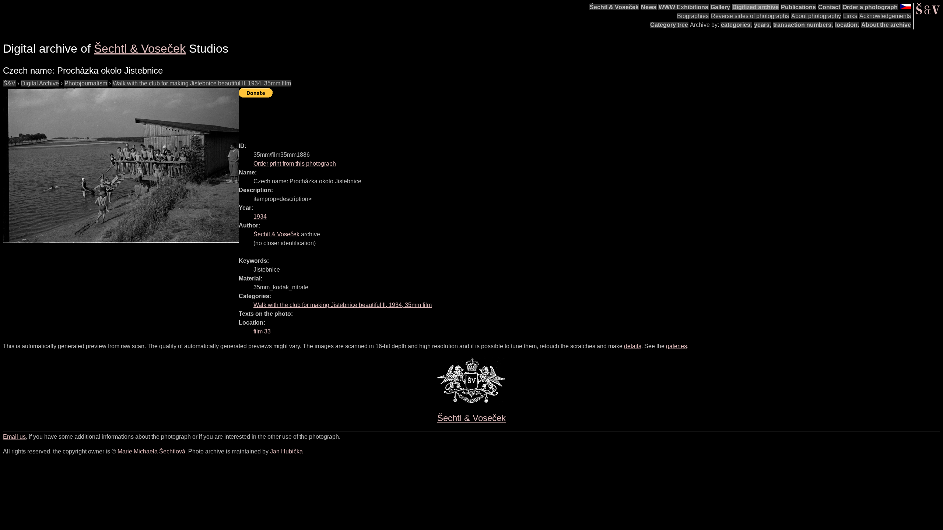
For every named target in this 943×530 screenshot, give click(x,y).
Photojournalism (85, 83)
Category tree (669, 25)
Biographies (693, 16)
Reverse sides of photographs (750, 16)
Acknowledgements (885, 16)
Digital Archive (40, 83)
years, (762, 25)
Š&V (9, 83)
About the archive (886, 25)
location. (847, 25)
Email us (14, 437)
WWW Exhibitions (683, 7)
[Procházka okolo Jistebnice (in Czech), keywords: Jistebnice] (121, 165)
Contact (829, 7)
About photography (816, 16)
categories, (736, 25)
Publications (798, 7)
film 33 (262, 331)
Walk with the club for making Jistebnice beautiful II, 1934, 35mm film (202, 83)
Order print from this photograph (294, 163)
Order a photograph (870, 7)
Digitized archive (755, 7)
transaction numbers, (803, 25)
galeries (676, 346)
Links (850, 16)
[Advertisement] (373, 116)
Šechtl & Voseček (614, 7)
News (648, 7)
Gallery (720, 7)
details (632, 346)
